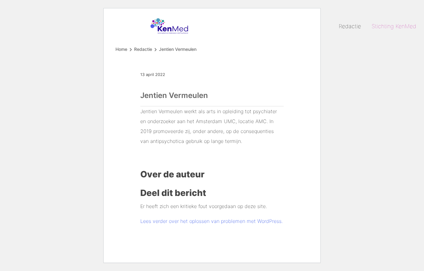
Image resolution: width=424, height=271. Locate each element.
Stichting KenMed (394, 26)
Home (121, 49)
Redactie (350, 26)
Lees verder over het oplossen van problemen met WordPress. (211, 221)
